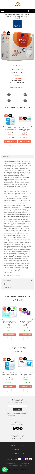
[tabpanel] (17, 46)
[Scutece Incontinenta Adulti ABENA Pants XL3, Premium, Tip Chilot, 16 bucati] (17, 46)
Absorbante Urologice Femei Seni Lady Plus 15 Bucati (25, 323)
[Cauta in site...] (33, 11)
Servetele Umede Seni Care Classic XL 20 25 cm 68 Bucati (25, 129)
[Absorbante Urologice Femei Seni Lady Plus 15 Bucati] (25, 311)
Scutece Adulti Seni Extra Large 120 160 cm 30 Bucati (10, 129)
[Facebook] (14, 428)
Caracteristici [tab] (7, 280)
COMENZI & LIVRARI (17, 446)
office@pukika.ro (18, 439)
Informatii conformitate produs (12, 275)
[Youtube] (17, 428)
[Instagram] (21, 428)
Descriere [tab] (6, 156)
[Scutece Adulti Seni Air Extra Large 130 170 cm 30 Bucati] (25, 363)
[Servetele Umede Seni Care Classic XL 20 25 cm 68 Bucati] (25, 119)
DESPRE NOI (17, 449)
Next (32, 48)
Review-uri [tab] (7, 288)
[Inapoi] (1, 15)
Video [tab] (5, 284)
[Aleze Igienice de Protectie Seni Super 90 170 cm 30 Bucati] (9, 312)
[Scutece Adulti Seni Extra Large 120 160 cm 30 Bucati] (10, 119)
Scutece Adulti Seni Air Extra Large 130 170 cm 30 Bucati (25, 374)
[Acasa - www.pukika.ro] (17, 4)
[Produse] (2, 11)
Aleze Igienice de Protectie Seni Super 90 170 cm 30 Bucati (9, 323)
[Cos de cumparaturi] (29, 11)
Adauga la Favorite (17, 87)
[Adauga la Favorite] (10, 145)
